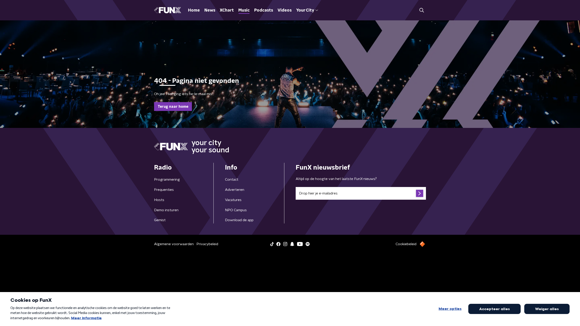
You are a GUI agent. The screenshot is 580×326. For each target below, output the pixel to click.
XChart (227, 10)
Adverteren (234, 190)
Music (244, 10)
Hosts (159, 200)
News (209, 10)
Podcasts (263, 10)
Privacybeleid (207, 244)
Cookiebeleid (406, 244)
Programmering (167, 179)
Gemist (160, 220)
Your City (305, 10)
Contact (231, 179)
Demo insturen (166, 210)
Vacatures (233, 200)
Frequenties (164, 190)
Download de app (239, 220)
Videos (285, 10)
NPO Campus (236, 210)
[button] (421, 10)
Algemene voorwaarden (174, 244)
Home (194, 10)
